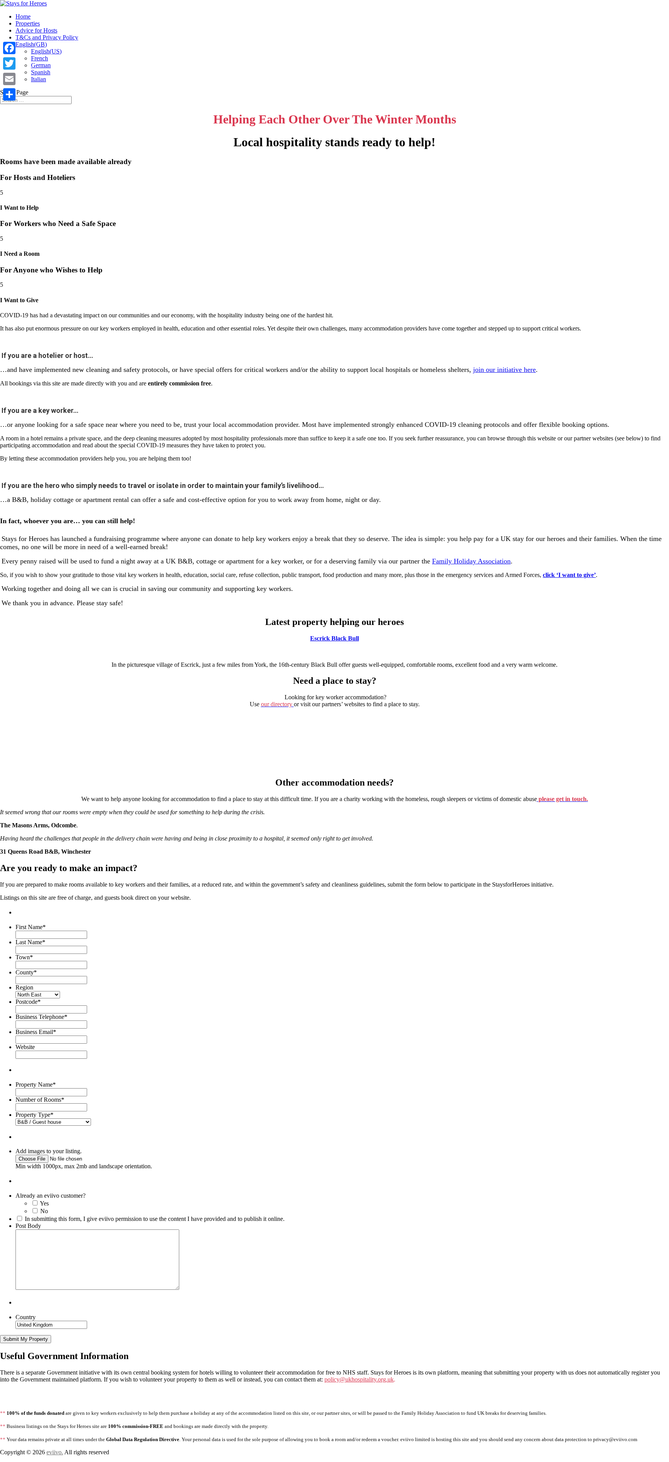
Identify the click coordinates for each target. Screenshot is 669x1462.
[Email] (9, 79)
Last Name (30, 942)
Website (25, 1047)
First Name (30, 927)
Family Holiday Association (471, 561)
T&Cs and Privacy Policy (46, 37)
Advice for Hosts (36, 30)
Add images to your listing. (48, 1151)
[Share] (9, 94)
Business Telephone (41, 1016)
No (44, 1211)
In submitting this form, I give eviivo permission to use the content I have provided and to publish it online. (155, 1218)
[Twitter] (9, 63)
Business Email (35, 1032)
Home (23, 16)
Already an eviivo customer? (50, 1195)
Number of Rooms (39, 1099)
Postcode (28, 1001)
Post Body (28, 1225)
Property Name (35, 1084)
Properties (27, 23)
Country (25, 1317)
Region (24, 987)
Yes (44, 1203)
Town (24, 957)
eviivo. (54, 1452)
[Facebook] (9, 48)
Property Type (34, 1114)
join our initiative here (504, 369)
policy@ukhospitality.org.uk (359, 1379)
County (26, 972)
